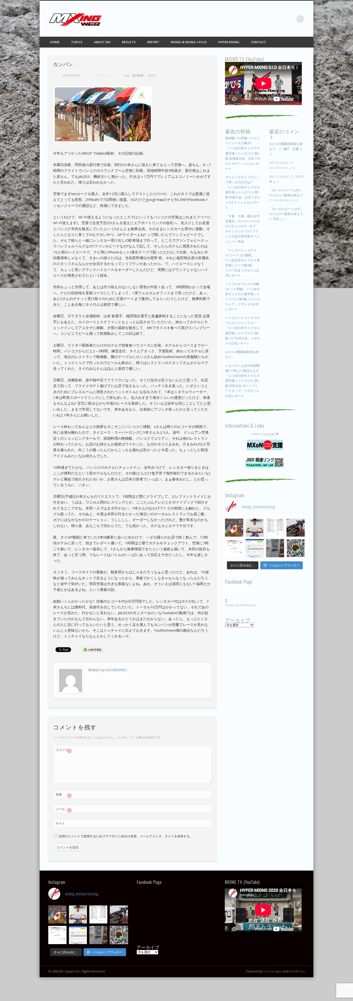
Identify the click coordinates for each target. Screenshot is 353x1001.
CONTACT (258, 42)
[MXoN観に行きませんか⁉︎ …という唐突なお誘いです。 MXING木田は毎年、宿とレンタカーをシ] (234, 528)
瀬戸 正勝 (291, 149)
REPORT (153, 42)
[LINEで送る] (92, 649)
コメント (64, 750)
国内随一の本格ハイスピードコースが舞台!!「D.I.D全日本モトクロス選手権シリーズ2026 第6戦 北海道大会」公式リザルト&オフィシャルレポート (242, 153)
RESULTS (129, 42)
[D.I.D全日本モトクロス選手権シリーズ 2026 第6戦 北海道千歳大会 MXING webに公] (295, 528)
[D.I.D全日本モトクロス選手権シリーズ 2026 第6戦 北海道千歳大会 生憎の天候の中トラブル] (234, 548)
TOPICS (76, 42)
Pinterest (280, 19)
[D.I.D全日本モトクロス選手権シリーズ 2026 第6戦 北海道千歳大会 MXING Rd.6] (275, 548)
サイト (60, 823)
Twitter (270, 19)
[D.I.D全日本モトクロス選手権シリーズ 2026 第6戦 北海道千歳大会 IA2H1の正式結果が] (275, 528)
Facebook (261, 19)
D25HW (159, 193)
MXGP (152, 75)
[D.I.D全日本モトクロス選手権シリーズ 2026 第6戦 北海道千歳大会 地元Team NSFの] (295, 548)
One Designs (273, 971)
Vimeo (290, 19)
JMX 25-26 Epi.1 (279, 163)
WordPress (297, 971)
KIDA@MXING (71, 75)
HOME (55, 42)
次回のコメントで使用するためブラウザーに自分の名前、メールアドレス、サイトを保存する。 (126, 836)
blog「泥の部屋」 (135, 75)
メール (64, 809)
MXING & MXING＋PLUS (189, 42)
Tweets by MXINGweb (240, 605)
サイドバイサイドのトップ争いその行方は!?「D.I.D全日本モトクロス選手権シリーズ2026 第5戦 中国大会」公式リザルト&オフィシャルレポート (242, 192)
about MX (102, 42)
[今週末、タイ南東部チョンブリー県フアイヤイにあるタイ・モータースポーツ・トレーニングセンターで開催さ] (255, 528)
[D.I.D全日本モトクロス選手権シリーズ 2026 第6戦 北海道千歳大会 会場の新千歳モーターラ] (255, 548)
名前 (64, 795)
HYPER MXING (228, 42)
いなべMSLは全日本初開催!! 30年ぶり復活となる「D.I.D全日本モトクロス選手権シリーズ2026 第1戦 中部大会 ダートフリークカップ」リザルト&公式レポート (242, 380)
